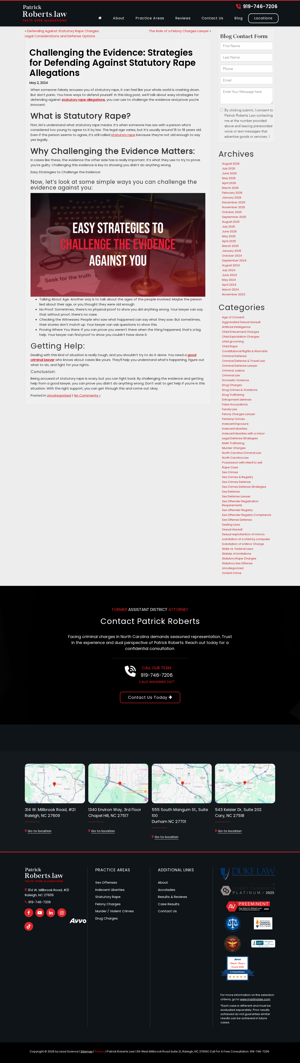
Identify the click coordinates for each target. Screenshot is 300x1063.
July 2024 (228, 270)
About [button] (119, 18)
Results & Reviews (172, 896)
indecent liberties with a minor (243, 433)
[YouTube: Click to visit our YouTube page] (40, 912)
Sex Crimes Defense (236, 482)
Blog (238, 18)
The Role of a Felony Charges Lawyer (179, 31)
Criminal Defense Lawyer (239, 366)
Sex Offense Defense (237, 520)
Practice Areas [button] (150, 18)
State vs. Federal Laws (237, 549)
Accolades (166, 889)
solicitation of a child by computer (246, 539)
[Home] (100, 18)
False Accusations (235, 404)
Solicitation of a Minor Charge (243, 544)
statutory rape (123, 134)
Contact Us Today (148, 697)
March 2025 (230, 246)
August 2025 (231, 222)
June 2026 (229, 173)
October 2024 (232, 256)
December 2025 (233, 202)
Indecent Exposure (235, 424)
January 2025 (231, 251)
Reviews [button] (183, 18)
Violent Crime (231, 573)
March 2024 (230, 289)
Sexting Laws (231, 524)
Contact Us (212, 18)
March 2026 (230, 188)
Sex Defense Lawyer (236, 496)
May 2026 (229, 178)
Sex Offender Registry (237, 510)
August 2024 (231, 265)
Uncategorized (59, 395)
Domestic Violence (235, 380)
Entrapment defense (236, 399)
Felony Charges (108, 904)
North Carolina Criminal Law (241, 453)
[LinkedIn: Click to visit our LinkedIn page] (51, 912)
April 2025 (229, 241)
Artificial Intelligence (236, 327)
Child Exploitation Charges (240, 337)
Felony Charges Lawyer (238, 414)
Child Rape (230, 346)
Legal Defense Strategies (240, 438)
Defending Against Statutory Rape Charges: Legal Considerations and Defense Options (62, 33)
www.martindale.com (255, 999)
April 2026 (229, 183)
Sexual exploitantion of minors (243, 534)
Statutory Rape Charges (239, 558)
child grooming (233, 341)
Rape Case (230, 467)
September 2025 (234, 217)
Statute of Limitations (236, 554)
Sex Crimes (230, 472)
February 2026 (232, 193)
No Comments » (87, 395)
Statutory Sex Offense (237, 563)
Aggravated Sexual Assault (241, 322)
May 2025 (229, 236)
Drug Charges (232, 385)
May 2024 (229, 280)
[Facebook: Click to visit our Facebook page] (29, 912)
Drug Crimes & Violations (239, 390)
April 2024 (229, 285)
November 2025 (233, 207)
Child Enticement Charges (240, 332)
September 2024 (234, 260)
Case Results (168, 904)
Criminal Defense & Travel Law (243, 361)
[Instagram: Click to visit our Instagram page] (62, 912)
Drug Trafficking (233, 395)
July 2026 (228, 168)
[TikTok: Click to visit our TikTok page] (29, 926)
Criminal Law (231, 375)
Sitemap (87, 1051)
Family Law (229, 409)
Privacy (100, 1051)
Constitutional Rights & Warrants (244, 351)
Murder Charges (234, 448)
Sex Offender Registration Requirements (240, 503)
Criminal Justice (233, 370)
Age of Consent (233, 317)
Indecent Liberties (234, 429)
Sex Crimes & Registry (237, 477)
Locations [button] (263, 18)
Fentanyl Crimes (233, 419)
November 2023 (233, 294)
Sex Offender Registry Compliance (246, 515)
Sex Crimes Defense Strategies (244, 487)
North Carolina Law (235, 458)
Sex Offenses (106, 882)
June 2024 (229, 275)
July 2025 (228, 226)
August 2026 (231, 164)
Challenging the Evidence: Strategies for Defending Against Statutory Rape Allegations (112, 62)
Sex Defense (231, 491)
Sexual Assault (232, 529)
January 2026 (231, 197)
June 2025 (229, 231)
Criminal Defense (234, 356)
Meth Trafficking (233, 443)
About (163, 882)
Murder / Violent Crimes (114, 911)
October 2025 (232, 212)
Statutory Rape (108, 896)
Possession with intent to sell (242, 462)
